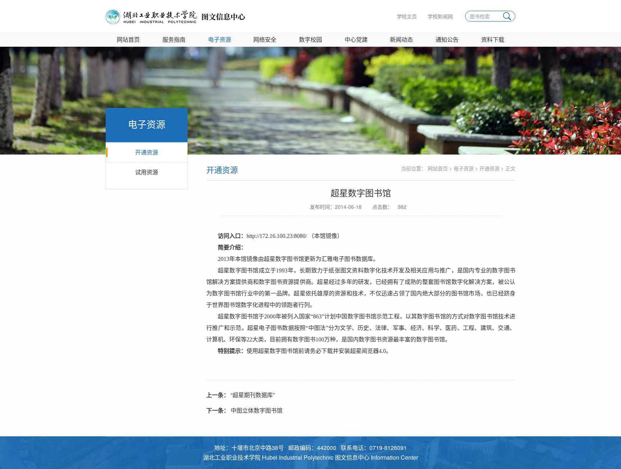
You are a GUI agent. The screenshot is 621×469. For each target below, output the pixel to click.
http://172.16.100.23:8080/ (277, 236)
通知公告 (447, 39)
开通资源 (146, 152)
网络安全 (264, 39)
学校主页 (407, 16)
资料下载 (492, 39)
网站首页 (128, 39)
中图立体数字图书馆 (244, 410)
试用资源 (146, 172)
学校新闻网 (440, 16)
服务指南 (173, 39)
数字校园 (310, 39)
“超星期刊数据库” (240, 395)
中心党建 (356, 39)
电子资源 (219, 39)
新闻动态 (401, 39)
